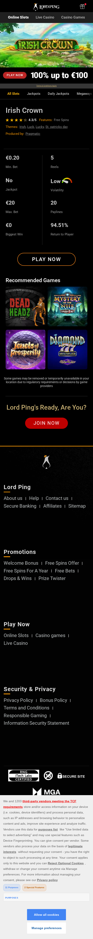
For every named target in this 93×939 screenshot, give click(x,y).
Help (34, 498)
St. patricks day (56, 127)
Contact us (57, 498)
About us (13, 498)
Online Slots (18, 17)
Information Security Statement (36, 723)
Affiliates (52, 506)
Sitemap (77, 506)
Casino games (50, 635)
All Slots (13, 94)
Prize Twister (52, 578)
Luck (30, 127)
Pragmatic (33, 134)
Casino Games (73, 17)
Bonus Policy (53, 700)
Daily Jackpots (58, 94)
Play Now (46, 259)
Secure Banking (20, 506)
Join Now (47, 423)
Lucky (40, 127)
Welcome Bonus (21, 563)
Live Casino (45, 17)
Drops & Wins (18, 578)
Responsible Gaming (25, 715)
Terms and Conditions (26, 707)
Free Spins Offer (62, 563)
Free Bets (65, 571)
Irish (22, 127)
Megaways (84, 94)
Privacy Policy (18, 700)
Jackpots (33, 94)
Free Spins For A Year (26, 571)
